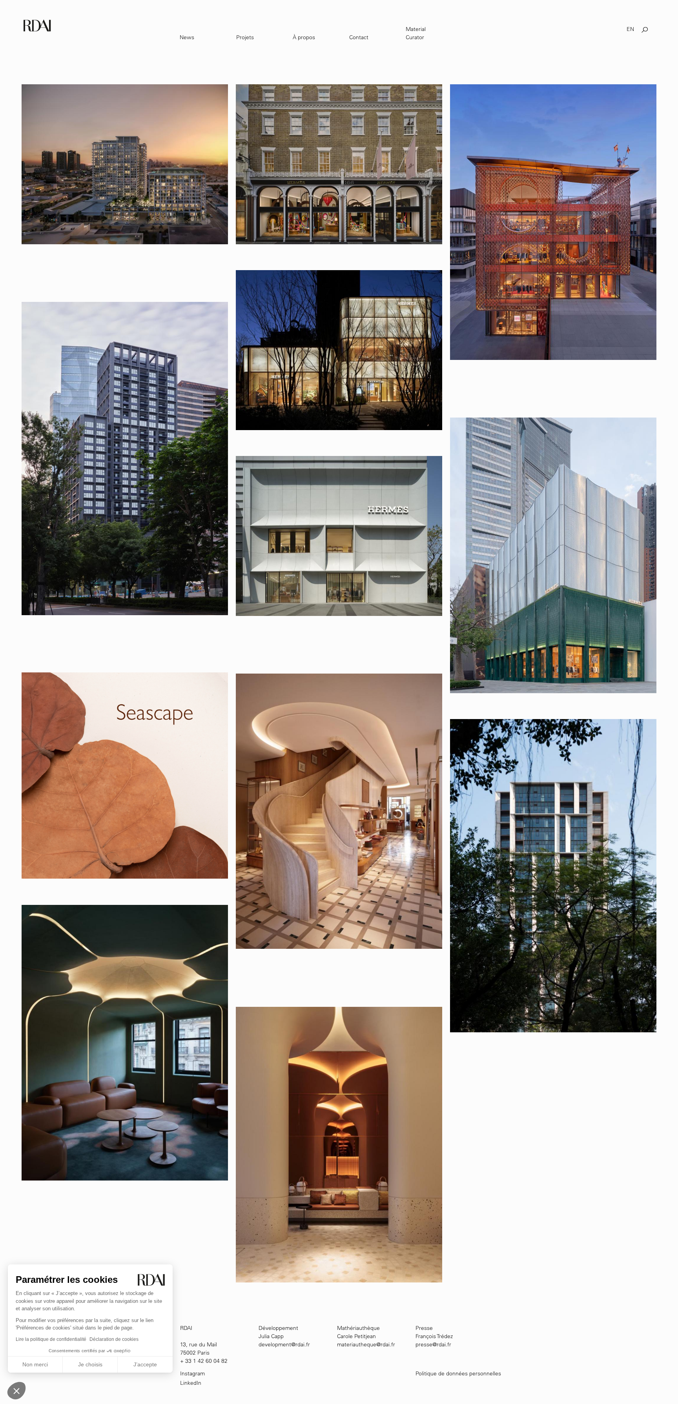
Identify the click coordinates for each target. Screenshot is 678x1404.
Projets (245, 37)
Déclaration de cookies (114, 1339)
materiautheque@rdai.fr (366, 1344)
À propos (304, 37)
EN (630, 29)
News (187, 37)
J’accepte (145, 1364)
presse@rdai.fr (433, 1344)
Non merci (35, 1364)
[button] (16, 1390)
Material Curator (416, 33)
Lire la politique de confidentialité (51, 1339)
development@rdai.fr (284, 1344)
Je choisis (90, 1364)
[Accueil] (38, 25)
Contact (358, 37)
